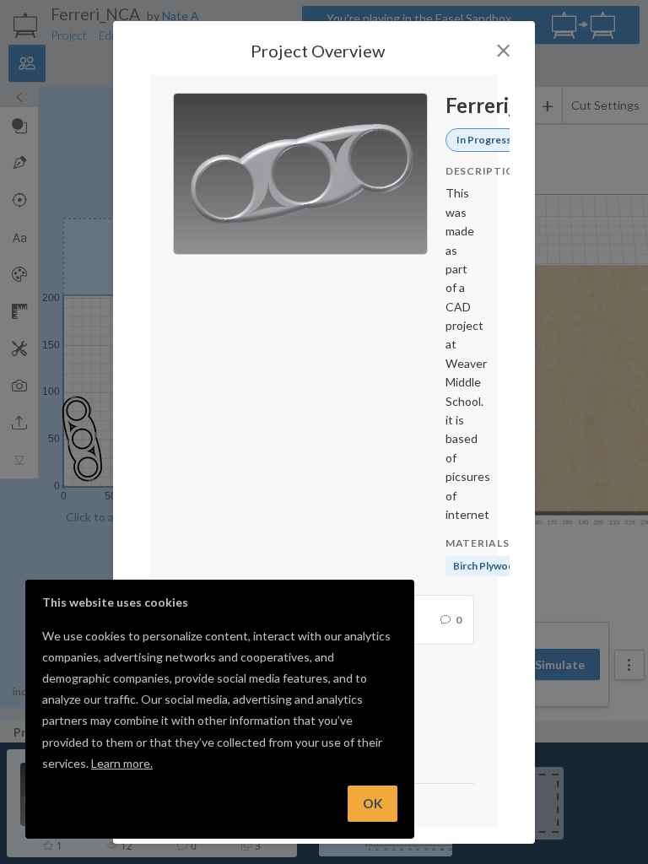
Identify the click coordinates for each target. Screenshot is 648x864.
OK (372, 803)
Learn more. (122, 763)
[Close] (503, 50)
